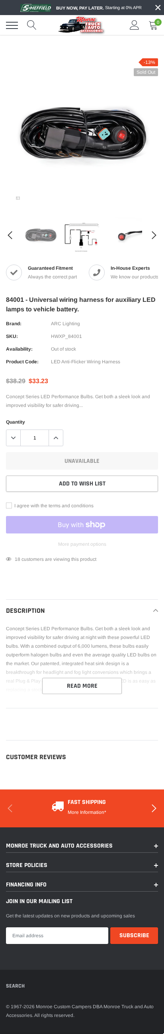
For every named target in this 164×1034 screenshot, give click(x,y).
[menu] (12, 25)
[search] (32, 25)
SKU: (12, 336)
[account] (134, 25)
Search (15, 986)
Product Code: (22, 361)
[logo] (82, 25)
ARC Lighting (65, 323)
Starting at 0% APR (99, 7)
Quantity (15, 422)
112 (19, 559)
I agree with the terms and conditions (53, 505)
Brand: (13, 323)
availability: (19, 349)
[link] (18, 198)
